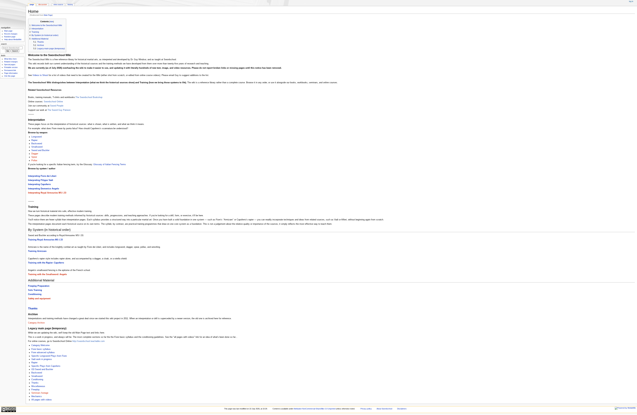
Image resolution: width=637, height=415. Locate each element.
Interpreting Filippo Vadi (40, 180)
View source (58, 4)
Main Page (48, 15)
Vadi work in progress (41, 359)
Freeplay (35, 389)
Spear (34, 157)
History (70, 4)
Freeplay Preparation (38, 286)
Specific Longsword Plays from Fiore (49, 356)
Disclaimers (402, 409)
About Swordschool (384, 409)
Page (32, 4)
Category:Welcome (40, 345)
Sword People (56, 106)
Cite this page (9, 76)
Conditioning (34, 294)
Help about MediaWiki (12, 39)
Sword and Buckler (40, 150)
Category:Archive (36, 323)
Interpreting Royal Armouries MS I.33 (47, 193)
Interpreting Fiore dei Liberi (42, 176)
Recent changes (10, 34)
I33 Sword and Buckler (42, 369)
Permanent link (10, 70)
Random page (9, 37)
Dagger (34, 154)
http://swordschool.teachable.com (88, 341)
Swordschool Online (53, 101)
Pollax (34, 160)
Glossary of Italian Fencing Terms (109, 164)
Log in (631, 1)
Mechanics (36, 396)
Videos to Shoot (40, 75)
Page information (11, 73)
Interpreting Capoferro (39, 184)
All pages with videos (41, 400)
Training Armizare (37, 251)
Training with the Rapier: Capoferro (46, 263)
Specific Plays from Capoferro (45, 366)
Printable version (11, 67)
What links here (10, 59)
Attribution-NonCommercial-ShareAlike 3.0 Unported (314, 409)
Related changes (11, 62)
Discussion (42, 4)
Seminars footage (39, 393)
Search (4, 44)
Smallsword (36, 147)
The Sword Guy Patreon (59, 110)
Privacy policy (366, 409)
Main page (8, 31)
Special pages (9, 64)
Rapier (34, 140)
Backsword (36, 143)
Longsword (36, 137)
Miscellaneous (38, 386)
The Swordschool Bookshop (88, 97)
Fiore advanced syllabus (43, 352)
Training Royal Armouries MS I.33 (45, 240)
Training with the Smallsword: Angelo (47, 274)
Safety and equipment (39, 298)
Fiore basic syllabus (41, 349)
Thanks (32, 308)
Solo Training (35, 290)
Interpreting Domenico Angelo (43, 189)
